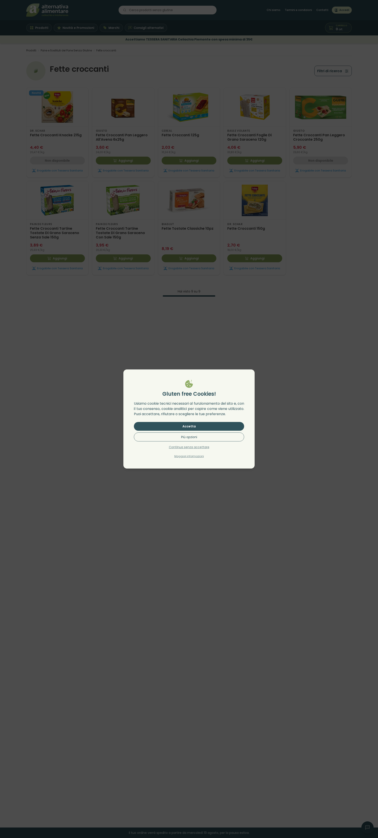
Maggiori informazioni (189, 456)
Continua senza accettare (189, 447)
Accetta (189, 426)
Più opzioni (189, 437)
